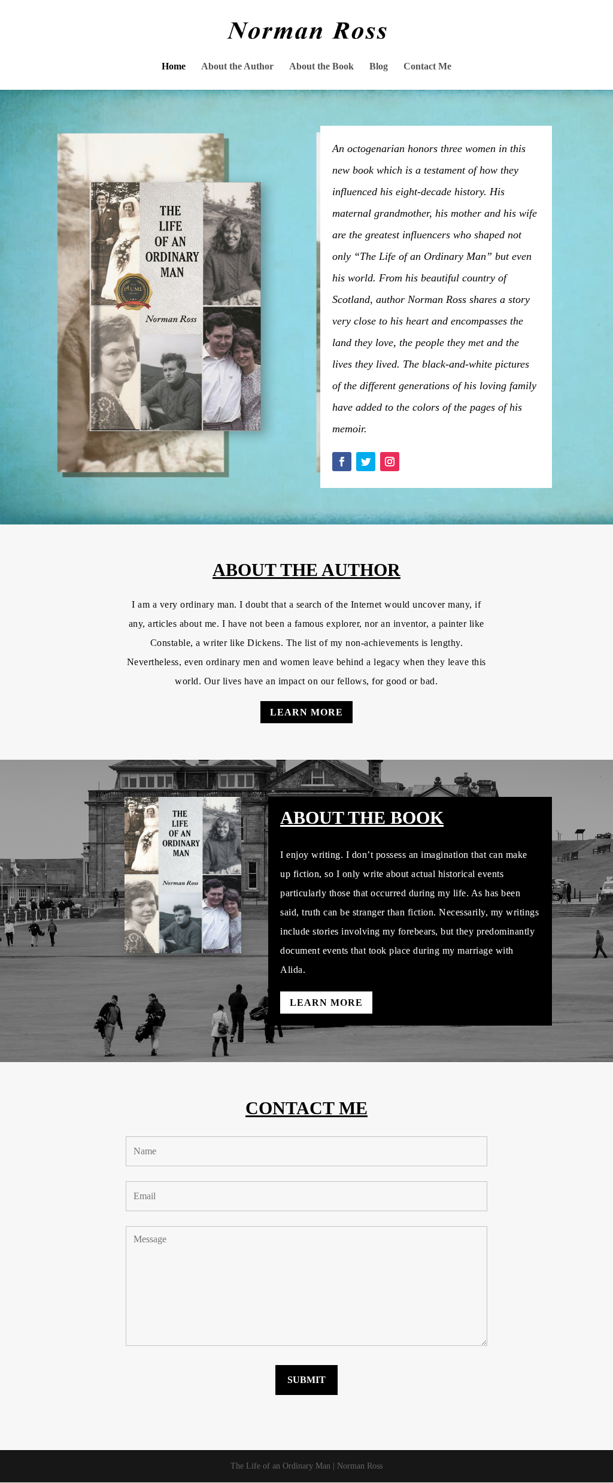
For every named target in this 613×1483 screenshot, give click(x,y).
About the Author (237, 66)
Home (174, 66)
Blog (378, 66)
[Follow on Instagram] (389, 461)
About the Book (321, 66)
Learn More (306, 712)
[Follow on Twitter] (365, 461)
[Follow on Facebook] (341, 461)
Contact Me (427, 66)
